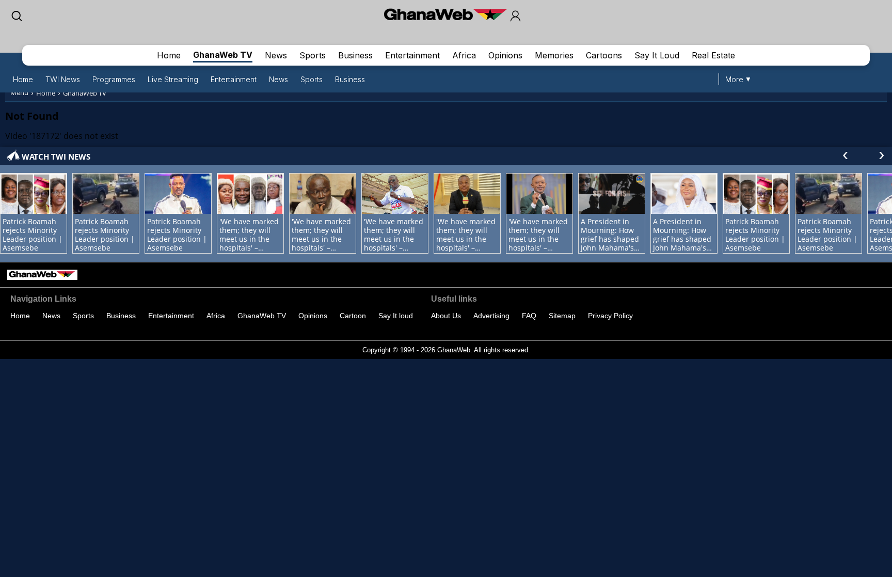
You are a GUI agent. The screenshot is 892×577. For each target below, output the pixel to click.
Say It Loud (656, 55)
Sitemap (562, 315)
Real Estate (713, 55)
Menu (19, 92)
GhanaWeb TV (222, 55)
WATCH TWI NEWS (56, 156)
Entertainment (412, 55)
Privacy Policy (610, 315)
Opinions (505, 55)
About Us (446, 315)
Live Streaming (173, 79)
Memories (554, 55)
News (276, 55)
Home (169, 55)
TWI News (62, 79)
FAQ (529, 315)
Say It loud (395, 315)
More (734, 79)
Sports (312, 55)
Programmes (113, 79)
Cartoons (604, 55)
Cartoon (353, 315)
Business (355, 55)
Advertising (491, 315)
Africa (464, 55)
